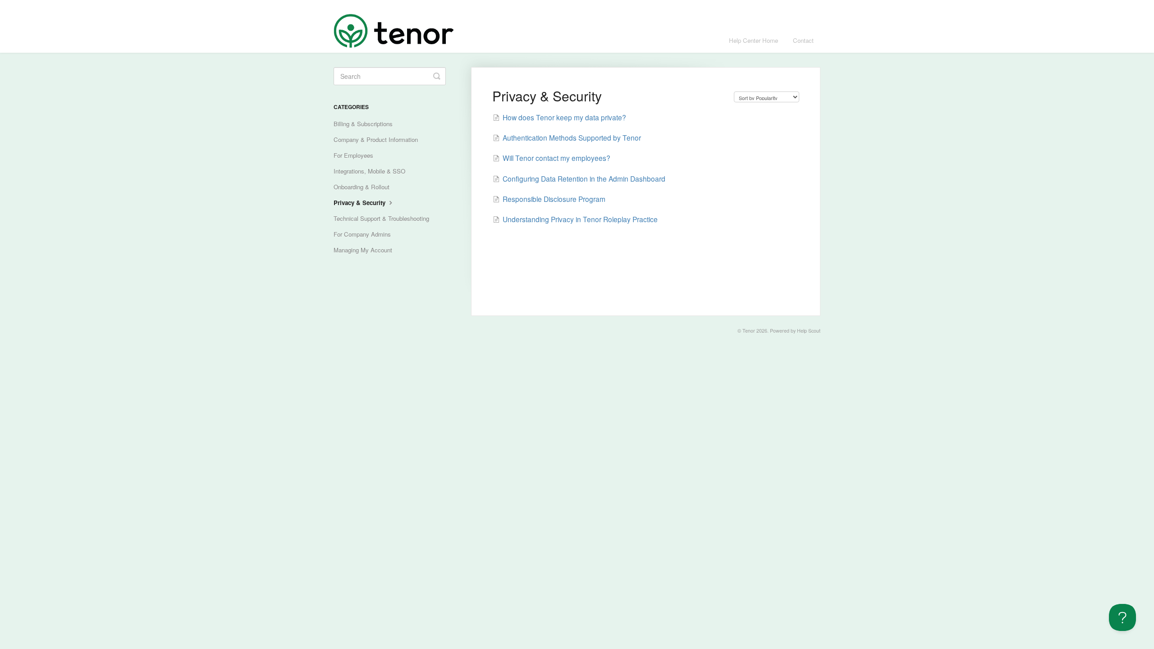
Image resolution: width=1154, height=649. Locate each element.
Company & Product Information (376, 139)
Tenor (748, 330)
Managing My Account (363, 250)
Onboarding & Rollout (361, 187)
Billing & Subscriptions (363, 123)
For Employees (353, 155)
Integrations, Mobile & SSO (369, 171)
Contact (803, 40)
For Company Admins (362, 234)
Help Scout (808, 330)
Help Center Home (753, 40)
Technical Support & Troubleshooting (381, 218)
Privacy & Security (360, 202)
